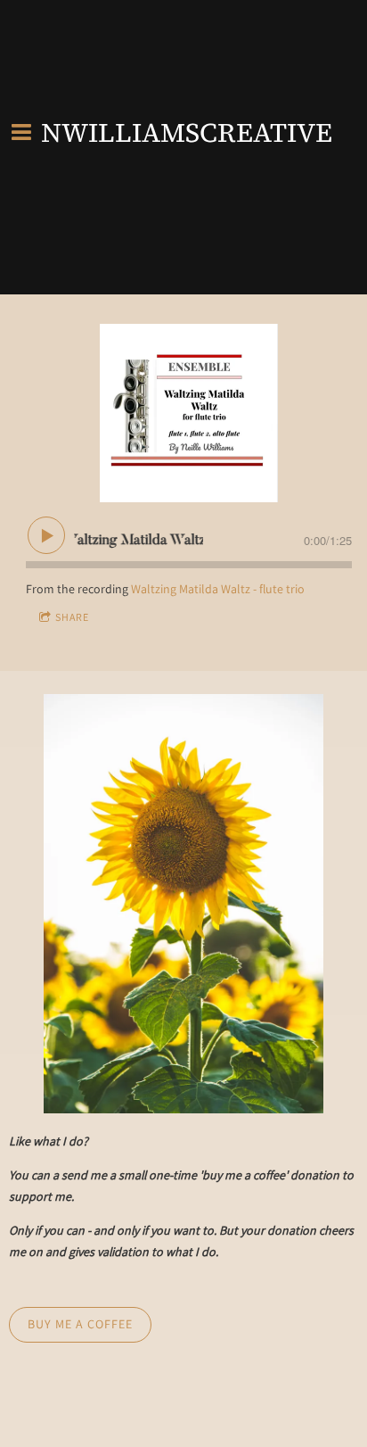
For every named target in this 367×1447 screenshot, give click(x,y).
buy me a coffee (80, 1324)
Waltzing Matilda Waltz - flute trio (218, 589)
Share (72, 617)
